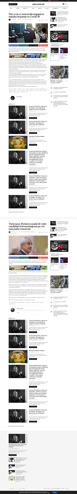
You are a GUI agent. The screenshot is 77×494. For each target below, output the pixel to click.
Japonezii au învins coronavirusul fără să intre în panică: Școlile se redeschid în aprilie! (60, 96)
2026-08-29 (38, 111)
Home (11, 8)
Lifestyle (10, 1)
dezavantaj (33, 302)
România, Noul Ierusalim (36, 136)
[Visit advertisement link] (28, 55)
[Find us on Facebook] (49, 1)
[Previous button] (66, 46)
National (12, 11)
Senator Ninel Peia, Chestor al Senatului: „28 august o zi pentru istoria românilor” (38, 123)
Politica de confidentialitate (55, 488)
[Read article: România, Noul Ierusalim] (18, 142)
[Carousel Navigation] (66, 46)
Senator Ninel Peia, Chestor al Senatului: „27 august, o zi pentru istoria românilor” (38, 197)
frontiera (15, 90)
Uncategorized (32, 231)
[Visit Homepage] (38, 4)
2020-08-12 (19, 19)
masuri (35, 90)
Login (54, 0)
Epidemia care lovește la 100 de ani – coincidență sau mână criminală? (56, 81)
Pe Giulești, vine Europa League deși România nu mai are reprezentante (21, 471)
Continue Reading (33, 117)
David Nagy (14, 19)
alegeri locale (13, 302)
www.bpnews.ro (12, 303)
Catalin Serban (14, 231)
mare (27, 90)
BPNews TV (25, 8)
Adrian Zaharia (32, 352)
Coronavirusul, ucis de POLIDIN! (59, 301)
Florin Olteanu (32, 111)
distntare (10, 90)
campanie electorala (20, 302)
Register (57, 0)
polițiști (41, 90)
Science (47, 8)
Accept (55, 492)
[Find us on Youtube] (50, 1)
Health (24, 19)
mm (37, 90)
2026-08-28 (38, 126)
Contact (67, 488)
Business (40, 8)
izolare (19, 90)
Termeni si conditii (47, 488)
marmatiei (31, 90)
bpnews (12, 488)
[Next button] (67, 46)
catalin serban (27, 302)
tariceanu (41, 302)
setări (48, 492)
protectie (45, 90)
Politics (17, 8)
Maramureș (23, 90)
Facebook (63, 488)
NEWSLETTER (13, 4)
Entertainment (55, 8)
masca (37, 302)
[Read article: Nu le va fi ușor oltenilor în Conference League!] (53, 26)
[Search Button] (67, 1)
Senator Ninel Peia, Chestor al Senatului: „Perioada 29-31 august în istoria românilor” (38, 108)
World (33, 8)
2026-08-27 (38, 165)
